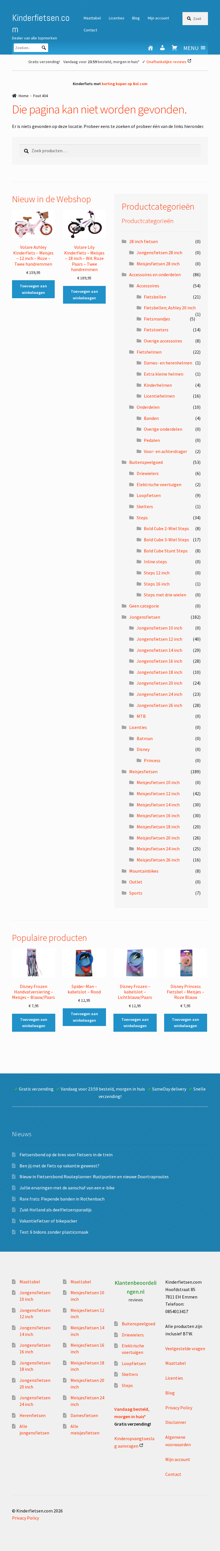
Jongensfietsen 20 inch (159, 683)
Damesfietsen (84, 1415)
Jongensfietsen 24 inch (159, 694)
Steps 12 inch (157, 573)
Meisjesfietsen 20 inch (158, 838)
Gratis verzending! (44, 61)
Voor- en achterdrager (165, 451)
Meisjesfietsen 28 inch (158, 263)
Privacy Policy (178, 1407)
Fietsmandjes (157, 319)
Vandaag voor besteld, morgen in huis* (101, 61)
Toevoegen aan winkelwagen (33, 289)
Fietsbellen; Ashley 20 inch (170, 307)
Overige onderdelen (163, 429)
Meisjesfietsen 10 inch (158, 782)
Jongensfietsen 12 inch (159, 639)
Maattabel (92, 18)
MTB (141, 716)
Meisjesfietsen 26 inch (158, 860)
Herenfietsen (32, 1415)
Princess (152, 760)
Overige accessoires (163, 341)
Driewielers (148, 473)
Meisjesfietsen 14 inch (158, 804)
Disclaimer (175, 1422)
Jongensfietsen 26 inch (159, 705)
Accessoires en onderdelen (155, 274)
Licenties (116, 18)
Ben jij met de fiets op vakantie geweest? (59, 1166)
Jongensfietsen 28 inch (159, 252)
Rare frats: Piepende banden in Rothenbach (62, 1199)
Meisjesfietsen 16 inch (158, 815)
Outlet (135, 882)
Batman (145, 738)
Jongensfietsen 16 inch (159, 661)
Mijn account (158, 18)
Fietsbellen (155, 297)
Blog (136, 18)
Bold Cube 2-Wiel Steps (166, 528)
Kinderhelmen (158, 385)
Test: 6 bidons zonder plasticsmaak (53, 1232)
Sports (135, 893)
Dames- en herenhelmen (168, 363)
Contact (90, 30)
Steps (142, 517)
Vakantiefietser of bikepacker (48, 1221)
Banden (151, 418)
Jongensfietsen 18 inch (159, 672)
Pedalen (152, 440)
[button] (191, 47)
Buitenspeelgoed (146, 462)
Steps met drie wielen (165, 595)
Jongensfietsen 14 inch (159, 650)
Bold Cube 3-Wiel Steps (166, 539)
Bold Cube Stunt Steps (166, 551)
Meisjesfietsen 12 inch (158, 793)
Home (24, 95)
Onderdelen (148, 407)
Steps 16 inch (157, 584)
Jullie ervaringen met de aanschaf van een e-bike (67, 1188)
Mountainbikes (143, 871)
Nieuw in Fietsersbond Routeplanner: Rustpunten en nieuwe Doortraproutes (94, 1176)
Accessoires (148, 285)
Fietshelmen (149, 352)
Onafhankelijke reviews (166, 61)
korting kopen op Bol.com (125, 83)
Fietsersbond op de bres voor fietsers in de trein (66, 1154)
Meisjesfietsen (143, 771)
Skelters (145, 506)
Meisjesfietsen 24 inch (158, 848)
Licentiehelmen (159, 396)
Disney (143, 749)
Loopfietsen (149, 495)
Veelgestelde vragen (185, 1348)
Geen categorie (144, 606)
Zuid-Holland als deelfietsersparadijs (55, 1210)
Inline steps (155, 561)
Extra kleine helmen (163, 374)
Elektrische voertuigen (159, 484)
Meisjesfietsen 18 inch (158, 826)
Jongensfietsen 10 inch (159, 628)
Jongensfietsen (144, 617)
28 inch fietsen (143, 241)
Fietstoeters (156, 329)
